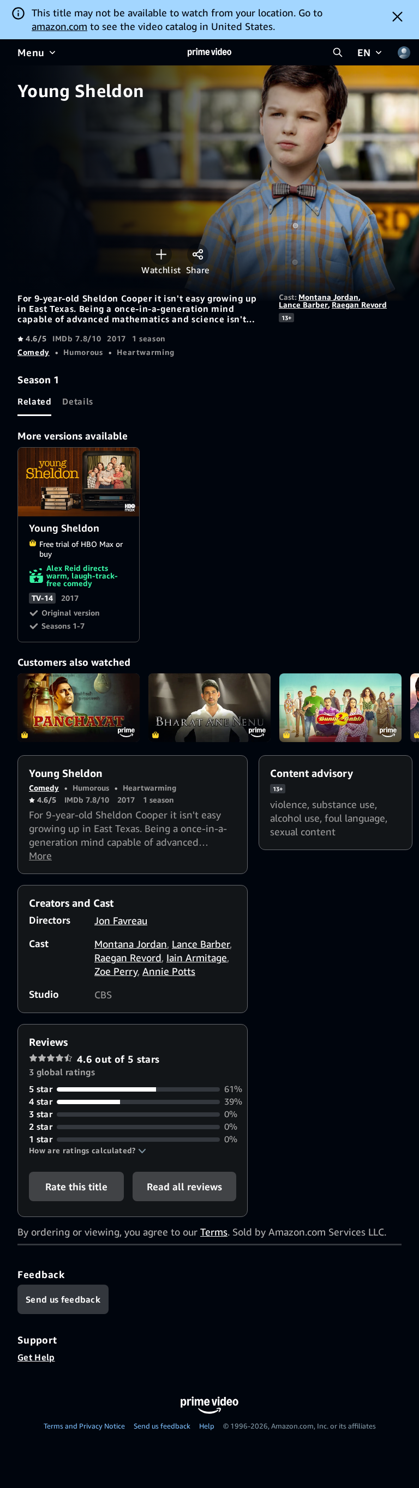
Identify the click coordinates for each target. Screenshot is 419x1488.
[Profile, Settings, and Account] (403, 52)
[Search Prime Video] (337, 52)
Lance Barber (303, 304)
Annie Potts (168, 971)
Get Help (36, 1357)
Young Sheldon (79, 482)
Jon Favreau (120, 920)
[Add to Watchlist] (161, 254)
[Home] (209, 52)
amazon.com (59, 26)
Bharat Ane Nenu (209, 707)
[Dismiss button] (397, 16)
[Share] (197, 254)
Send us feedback (162, 1425)
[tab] (34, 401)
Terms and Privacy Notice (84, 1425)
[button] (87, 1150)
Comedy (33, 352)
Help (206, 1425)
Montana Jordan (328, 297)
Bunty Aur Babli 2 (340, 707)
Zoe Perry (115, 971)
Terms (214, 1232)
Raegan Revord (359, 304)
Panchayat (78, 707)
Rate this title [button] (76, 1186)
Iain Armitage (196, 957)
